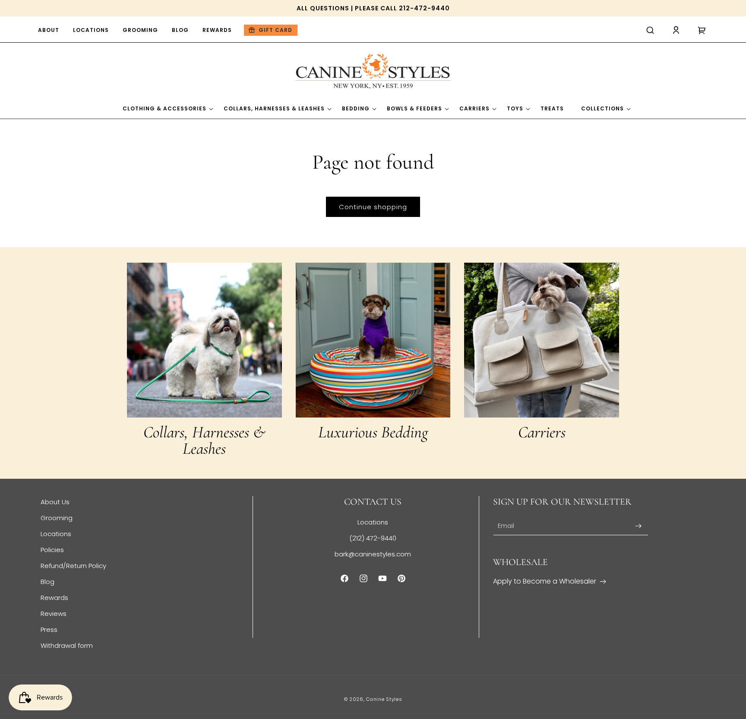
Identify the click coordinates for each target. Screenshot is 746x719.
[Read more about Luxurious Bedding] (373, 340)
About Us (55, 501)
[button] (650, 30)
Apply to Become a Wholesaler (544, 581)
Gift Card (275, 30)
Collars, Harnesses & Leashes (204, 440)
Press (49, 629)
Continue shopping (373, 206)
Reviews (53, 613)
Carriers (542, 432)
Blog (47, 581)
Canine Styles (384, 699)
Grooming (57, 517)
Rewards (54, 597)
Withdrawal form (67, 645)
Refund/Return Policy (73, 565)
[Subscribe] (638, 526)
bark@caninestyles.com (373, 554)
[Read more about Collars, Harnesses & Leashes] (204, 340)
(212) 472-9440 (372, 538)
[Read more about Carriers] (541, 340)
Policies (52, 549)
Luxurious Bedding (373, 432)
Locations (56, 533)
